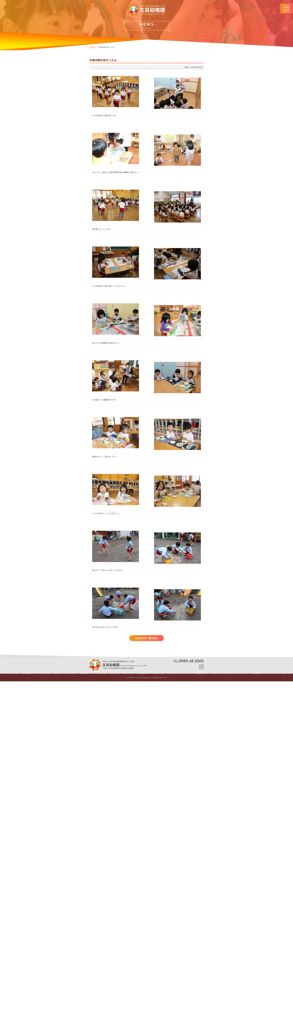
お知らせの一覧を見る (146, 638)
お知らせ (92, 47)
